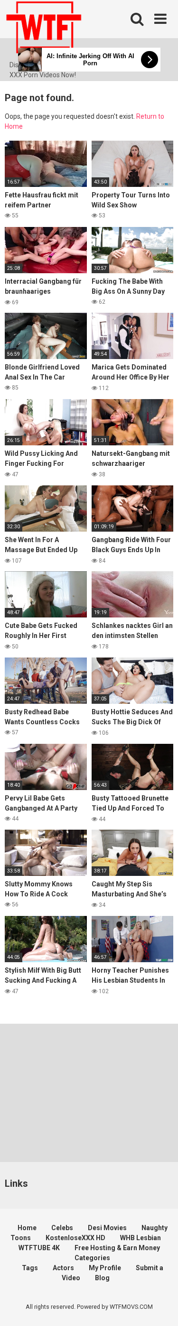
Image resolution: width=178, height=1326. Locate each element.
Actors (63, 1268)
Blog (102, 1278)
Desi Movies (107, 1228)
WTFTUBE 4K (39, 1248)
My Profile (105, 1268)
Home (27, 1228)
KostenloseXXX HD (75, 1238)
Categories (92, 1258)
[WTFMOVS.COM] (44, 30)
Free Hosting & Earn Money (117, 1248)
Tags (30, 1268)
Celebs (62, 1228)
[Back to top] (160, 1306)
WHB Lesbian (140, 1238)
